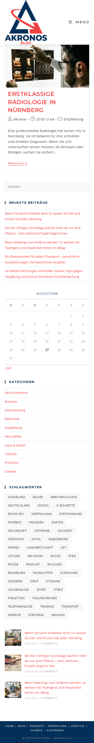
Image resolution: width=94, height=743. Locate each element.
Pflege (13, 564)
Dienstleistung (15, 410)
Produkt (33, 564)
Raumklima (17, 573)
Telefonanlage (20, 606)
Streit (58, 590)
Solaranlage (18, 590)
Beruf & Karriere (16, 392)
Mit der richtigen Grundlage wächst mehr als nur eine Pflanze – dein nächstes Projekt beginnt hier (56, 661)
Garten (57, 522)
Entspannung (70, 514)
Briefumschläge (64, 497)
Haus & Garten (15, 445)
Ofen (72, 556)
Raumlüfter (43, 573)
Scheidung (69, 573)
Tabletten (16, 598)
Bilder (38, 497)
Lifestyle (11, 454)
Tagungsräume (44, 598)
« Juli (8, 368)
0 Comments (48, 643)
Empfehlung (73, 119)
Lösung (14, 556)
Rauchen (54, 564)
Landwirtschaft (40, 548)
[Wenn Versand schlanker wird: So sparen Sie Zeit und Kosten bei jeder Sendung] (13, 637)
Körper (13, 548)
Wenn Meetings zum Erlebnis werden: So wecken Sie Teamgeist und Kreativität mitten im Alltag (55, 687)
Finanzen (36, 522)
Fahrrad (15, 522)
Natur (55, 556)
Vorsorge (36, 615)
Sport (41, 590)
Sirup (34, 581)
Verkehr (14, 615)
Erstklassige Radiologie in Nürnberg (32, 102)
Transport (70, 606)
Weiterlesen (17, 164)
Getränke (42, 531)
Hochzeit (65, 531)
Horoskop (16, 539)
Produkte (11, 462)
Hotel (36, 539)
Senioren (15, 581)
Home (10, 726)
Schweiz (10, 471)
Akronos (20, 119)
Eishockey (16, 514)
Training (47, 606)
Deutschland (19, 505)
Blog (22, 726)
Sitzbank (53, 581)
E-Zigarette (66, 505)
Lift (64, 548)
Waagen (58, 615)
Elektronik (12, 419)
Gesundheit (13, 436)
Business (11, 401)
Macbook (35, 556)
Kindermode (58, 539)
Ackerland (17, 497)
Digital (43, 505)
